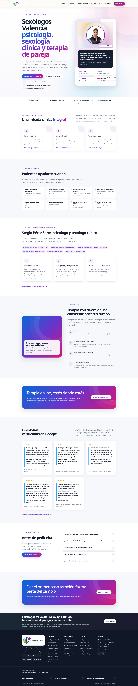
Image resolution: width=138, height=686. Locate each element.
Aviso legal (96, 683)
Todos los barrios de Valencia (95, 678)
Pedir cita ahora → (104, 592)
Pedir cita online (110, 621)
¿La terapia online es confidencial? (75, 554)
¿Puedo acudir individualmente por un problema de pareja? (83, 541)
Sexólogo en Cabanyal (86, 642)
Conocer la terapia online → (101, 397)
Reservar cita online (69, 656)
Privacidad (103, 683)
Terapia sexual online (69, 642)
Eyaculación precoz (53, 656)
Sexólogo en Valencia (53, 640)
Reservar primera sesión (31, 76)
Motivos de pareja (27, 678)
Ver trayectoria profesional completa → (34, 286)
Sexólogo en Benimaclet (86, 648)
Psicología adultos (53, 648)
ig (102, 653)
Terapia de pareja (52, 645)
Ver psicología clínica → (31, 148)
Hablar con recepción (54, 76)
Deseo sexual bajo (53, 651)
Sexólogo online (68, 640)
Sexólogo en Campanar (86, 654)
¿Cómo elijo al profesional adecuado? (76, 561)
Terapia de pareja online (70, 645)
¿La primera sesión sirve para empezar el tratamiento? (81, 534)
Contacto (114, 683)
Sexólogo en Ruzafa (85, 645)
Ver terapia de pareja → (95, 148)
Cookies (109, 683)
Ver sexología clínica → (63, 148)
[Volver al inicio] (33, 640)
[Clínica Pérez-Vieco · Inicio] (23, 3)
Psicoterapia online (69, 653)
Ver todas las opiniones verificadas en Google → (37, 514)
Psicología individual (60, 678)
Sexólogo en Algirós (85, 640)
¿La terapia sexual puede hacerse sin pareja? (78, 547)
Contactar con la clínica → (32, 554)
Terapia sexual (52, 642)
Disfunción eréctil (52, 654)
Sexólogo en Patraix (85, 651)
